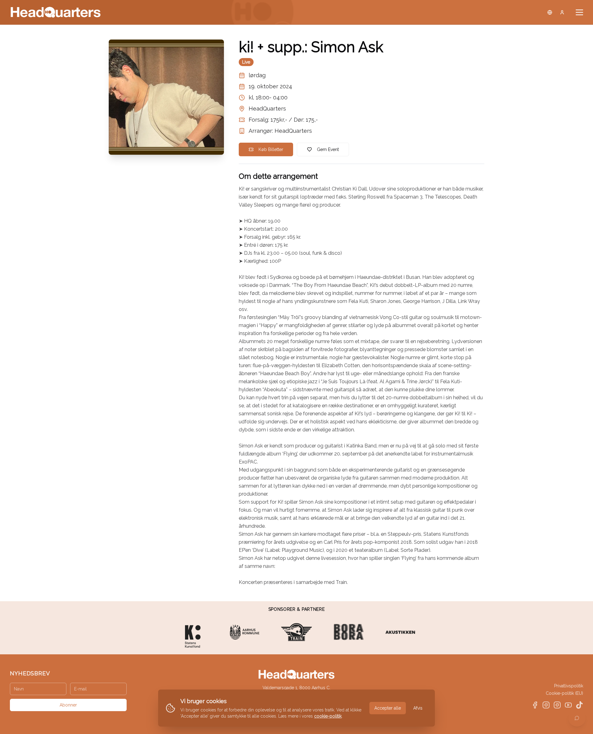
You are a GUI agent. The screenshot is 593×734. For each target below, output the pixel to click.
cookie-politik (328, 716)
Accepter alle (387, 708)
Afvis (418, 708)
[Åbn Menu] (579, 12)
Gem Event (328, 149)
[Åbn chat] (577, 718)
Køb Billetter (271, 149)
